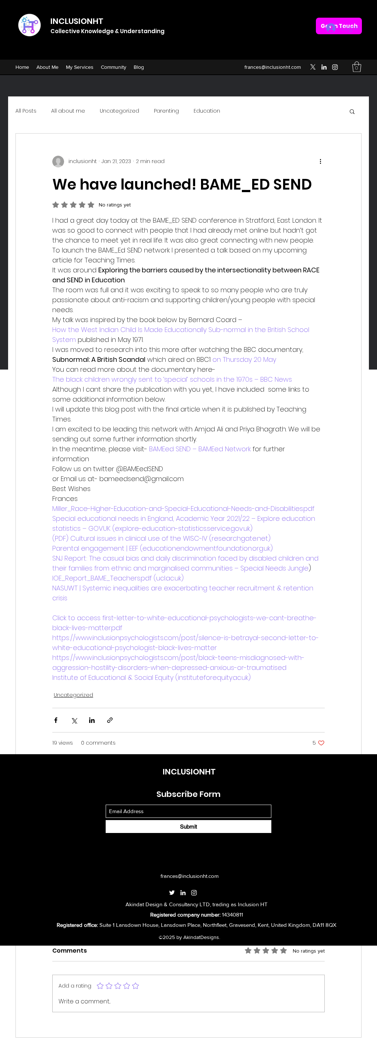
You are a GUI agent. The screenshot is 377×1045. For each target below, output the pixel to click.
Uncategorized (119, 110)
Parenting (166, 110)
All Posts (25, 110)
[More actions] (320, 161)
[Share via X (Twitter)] (73, 720)
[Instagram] (335, 67)
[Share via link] (109, 720)
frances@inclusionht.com (272, 67)
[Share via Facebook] (55, 720)
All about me (68, 110)
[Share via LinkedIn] (91, 720)
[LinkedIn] (324, 67)
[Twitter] (313, 67)
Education (207, 110)
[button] (356, 66)
